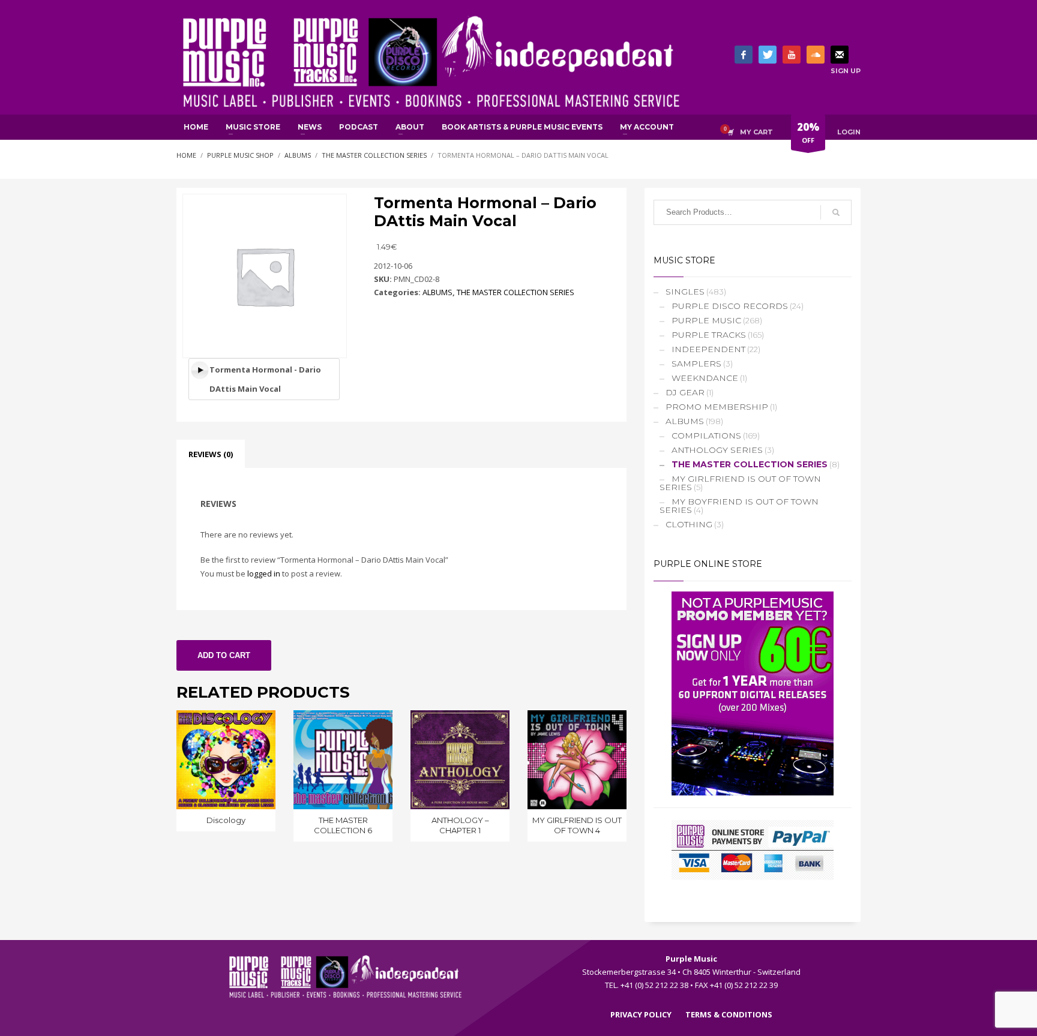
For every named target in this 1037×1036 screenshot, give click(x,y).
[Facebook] (744, 55)
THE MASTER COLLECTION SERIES (515, 292)
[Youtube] (792, 55)
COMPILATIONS (706, 435)
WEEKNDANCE (705, 378)
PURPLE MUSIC (706, 320)
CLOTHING (689, 524)
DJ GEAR (685, 392)
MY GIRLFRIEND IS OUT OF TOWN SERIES (740, 483)
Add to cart (223, 655)
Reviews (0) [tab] (210, 454)
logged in (263, 573)
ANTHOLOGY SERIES (717, 450)
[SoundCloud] (816, 55)
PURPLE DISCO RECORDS (730, 306)
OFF (808, 132)
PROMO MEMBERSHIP (717, 406)
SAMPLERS (696, 363)
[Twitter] (768, 55)
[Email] (840, 55)
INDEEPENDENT (708, 349)
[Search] (836, 212)
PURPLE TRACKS (709, 334)
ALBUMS (437, 292)
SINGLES (685, 291)
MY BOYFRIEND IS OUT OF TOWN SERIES (739, 505)
